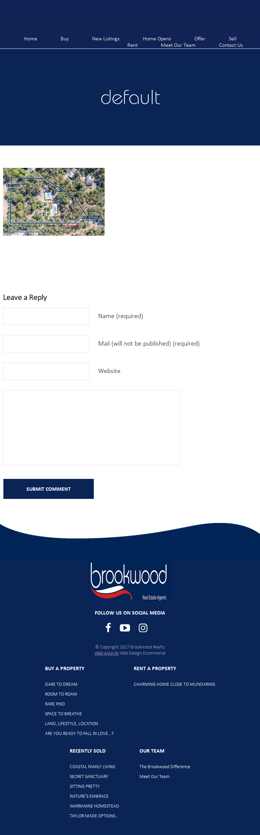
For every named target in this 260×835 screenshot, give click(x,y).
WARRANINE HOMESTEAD (94, 806)
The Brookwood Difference (164, 767)
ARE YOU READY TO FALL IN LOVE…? (79, 733)
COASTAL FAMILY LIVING (92, 767)
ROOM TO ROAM (61, 694)
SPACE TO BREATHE (63, 714)
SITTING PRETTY (85, 786)
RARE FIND (55, 704)
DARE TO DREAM (61, 684)
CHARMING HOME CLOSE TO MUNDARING (174, 684)
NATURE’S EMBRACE (89, 796)
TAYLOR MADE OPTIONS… (94, 816)
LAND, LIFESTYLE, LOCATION (71, 723)
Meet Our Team (154, 776)
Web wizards (106, 653)
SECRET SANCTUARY (89, 776)
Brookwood (40, 17)
